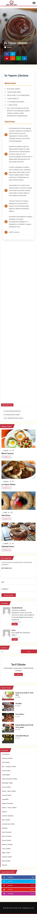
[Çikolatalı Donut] (18, 532)
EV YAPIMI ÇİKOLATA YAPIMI (12, 414)
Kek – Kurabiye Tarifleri (9, 766)
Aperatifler (5, 799)
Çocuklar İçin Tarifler (8, 824)
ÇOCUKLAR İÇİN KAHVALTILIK (12, 411)
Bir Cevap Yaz (7, 405)
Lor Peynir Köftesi (8, 484)
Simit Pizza (5, 515)
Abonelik (32, 889)
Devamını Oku (6, 457)
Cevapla (15, 624)
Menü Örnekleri (7, 836)
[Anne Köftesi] (8, 717)
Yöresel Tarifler (6, 795)
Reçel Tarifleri (6, 861)
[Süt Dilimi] (8, 706)
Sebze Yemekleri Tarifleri (9, 779)
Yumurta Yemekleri (8, 816)
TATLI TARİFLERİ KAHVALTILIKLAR (13, 418)
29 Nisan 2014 (17, 621)
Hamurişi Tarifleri (7, 758)
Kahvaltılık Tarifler (7, 783)
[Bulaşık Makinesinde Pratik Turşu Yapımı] (8, 728)
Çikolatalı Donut (7, 546)
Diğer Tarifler (6, 852)
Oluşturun (19, 674)
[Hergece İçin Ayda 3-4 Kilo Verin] (8, 696)
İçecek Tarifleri (6, 840)
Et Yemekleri (5, 754)
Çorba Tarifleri (6, 787)
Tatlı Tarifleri (6, 762)
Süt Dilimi (18, 703)
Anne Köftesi (19, 714)
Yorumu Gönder (8, 595)
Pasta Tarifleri (6, 770)
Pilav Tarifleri (6, 820)
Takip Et (33, 881)
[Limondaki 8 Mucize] (8, 739)
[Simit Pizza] (18, 501)
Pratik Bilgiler (6, 775)
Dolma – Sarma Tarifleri (9, 807)
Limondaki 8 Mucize (22, 736)
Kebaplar (4, 828)
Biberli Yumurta (7, 453)
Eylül (5, 512)
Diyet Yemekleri (7, 832)
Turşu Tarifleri (6, 848)
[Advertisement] (18, 322)
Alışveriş (4, 865)
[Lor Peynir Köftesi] (18, 470)
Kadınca (4, 811)
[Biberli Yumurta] (18, 439)
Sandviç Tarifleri (7, 857)
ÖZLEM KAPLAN (17, 608)
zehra (14, 630)
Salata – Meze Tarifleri (9, 791)
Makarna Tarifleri (7, 844)
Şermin (9, 47)
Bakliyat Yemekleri (7, 803)
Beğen (33, 877)
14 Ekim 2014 (16, 637)
